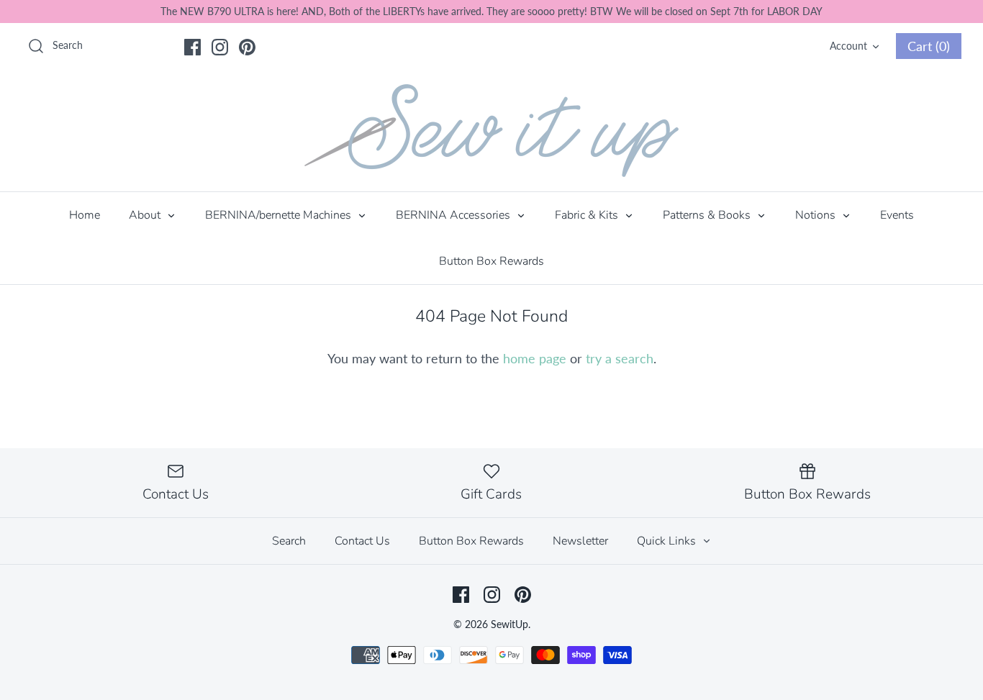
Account (848, 46)
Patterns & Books (708, 215)
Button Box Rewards (491, 261)
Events (897, 215)
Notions (816, 215)
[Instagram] (220, 47)
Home (84, 215)
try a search (619, 358)
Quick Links (668, 541)
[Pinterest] (247, 47)
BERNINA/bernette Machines (279, 215)
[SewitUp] (491, 130)
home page (534, 358)
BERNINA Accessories (454, 215)
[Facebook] (192, 47)
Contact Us (362, 541)
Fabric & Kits (588, 215)
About (146, 215)
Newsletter (580, 541)
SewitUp (509, 624)
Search (289, 541)
